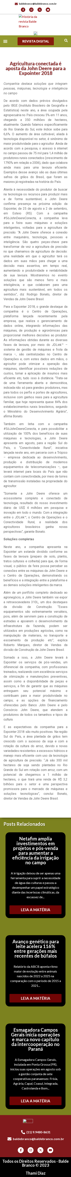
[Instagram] (31, 10)
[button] (66, 40)
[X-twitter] (39, 10)
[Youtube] (48, 10)
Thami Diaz (36, 1173)
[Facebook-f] (23, 10)
